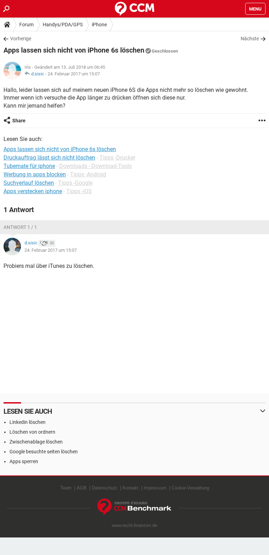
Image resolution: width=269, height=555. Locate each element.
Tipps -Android (88, 174)
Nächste (250, 38)
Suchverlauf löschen (29, 183)
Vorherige (20, 38)
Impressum (155, 487)
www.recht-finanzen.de (134, 525)
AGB (82, 487)
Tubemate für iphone (29, 166)
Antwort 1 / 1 (20, 227)
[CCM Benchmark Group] (134, 507)
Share (19, 120)
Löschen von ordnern (32, 432)
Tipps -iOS (79, 191)
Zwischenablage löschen (36, 442)
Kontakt (130, 487)
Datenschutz (104, 487)
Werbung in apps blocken (35, 174)
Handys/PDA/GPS (63, 24)
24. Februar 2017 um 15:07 (74, 73)
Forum (26, 24)
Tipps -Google (75, 183)
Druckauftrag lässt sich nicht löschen (49, 157)
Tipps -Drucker (117, 157)
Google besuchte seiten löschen (43, 451)
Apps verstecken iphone (33, 191)
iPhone (99, 24)
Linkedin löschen (27, 422)
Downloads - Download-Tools (95, 166)
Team (65, 487)
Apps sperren (23, 461)
